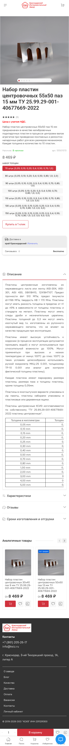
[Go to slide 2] (21, 80)
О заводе (9, 671)
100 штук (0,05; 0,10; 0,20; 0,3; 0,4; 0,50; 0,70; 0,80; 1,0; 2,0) (32, 191)
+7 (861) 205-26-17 (14, 642)
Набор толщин (10, 163)
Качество (9, 682)
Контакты (9, 705)
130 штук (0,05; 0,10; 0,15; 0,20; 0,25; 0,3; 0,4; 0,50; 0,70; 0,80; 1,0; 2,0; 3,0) (32, 206)
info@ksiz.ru (10, 646)
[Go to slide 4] (26, 80)
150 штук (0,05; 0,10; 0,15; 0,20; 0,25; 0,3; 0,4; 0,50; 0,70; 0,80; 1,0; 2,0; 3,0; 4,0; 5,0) (32, 214)
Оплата (8, 694)
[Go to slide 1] (19, 80)
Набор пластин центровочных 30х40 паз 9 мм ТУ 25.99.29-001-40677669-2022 (18, 584)
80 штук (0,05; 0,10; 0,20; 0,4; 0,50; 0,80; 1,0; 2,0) (31, 175)
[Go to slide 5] (29, 80)
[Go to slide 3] (24, 80)
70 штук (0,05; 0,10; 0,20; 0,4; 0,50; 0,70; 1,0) (29, 168)
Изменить (32, 243)
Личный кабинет (13, 711)
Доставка (9, 688)
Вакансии (9, 700)
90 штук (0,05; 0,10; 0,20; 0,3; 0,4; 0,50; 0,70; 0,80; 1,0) (32, 184)
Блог (6, 677)
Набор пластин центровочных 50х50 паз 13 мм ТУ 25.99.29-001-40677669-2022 (50, 585)
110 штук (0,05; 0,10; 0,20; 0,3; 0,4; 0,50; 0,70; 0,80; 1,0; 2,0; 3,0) (32, 199)
